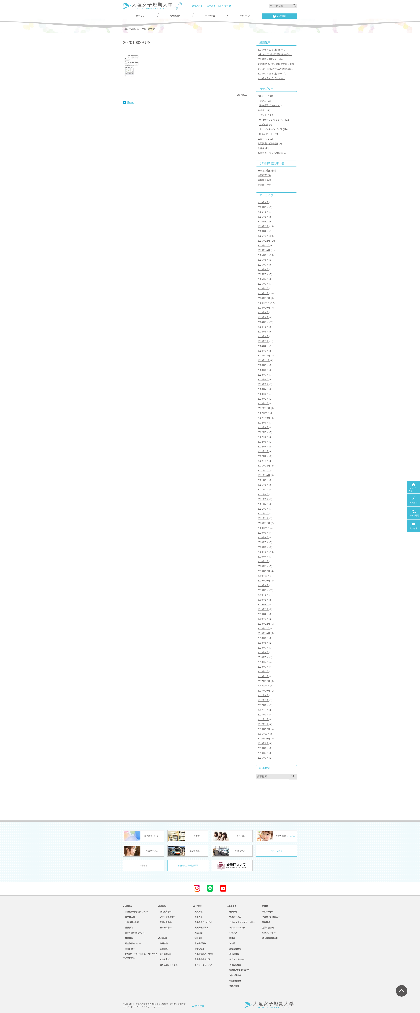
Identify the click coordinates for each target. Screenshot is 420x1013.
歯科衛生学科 (264, 180)
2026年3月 (263, 226)
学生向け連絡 (234, 981)
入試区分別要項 (200, 927)
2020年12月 (264, 523)
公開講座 (163, 943)
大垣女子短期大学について (136, 911)
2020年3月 (263, 561)
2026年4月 (263, 221)
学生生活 (210, 16)
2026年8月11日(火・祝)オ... (272, 59)
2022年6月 (263, 437)
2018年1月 (263, 676)
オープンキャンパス (202, 965)
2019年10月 (264, 580)
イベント (262, 115)
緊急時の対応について (238, 970)
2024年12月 (264, 298)
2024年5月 (263, 331)
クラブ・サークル (236, 959)
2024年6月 (263, 327)
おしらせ (262, 96)
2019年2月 (263, 614)
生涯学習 (245, 16)
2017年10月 (264, 690)
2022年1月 (263, 461)
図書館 (231, 938)
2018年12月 (264, 623)
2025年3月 (263, 283)
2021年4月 (263, 504)
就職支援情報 (234, 949)
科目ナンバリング (236, 927)
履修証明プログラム (269, 105)
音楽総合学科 (264, 185)
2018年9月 (263, 638)
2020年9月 (263, 532)
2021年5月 (263, 499)
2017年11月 (264, 686)
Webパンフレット (270, 933)
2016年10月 (264, 738)
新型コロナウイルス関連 (270, 153)
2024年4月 (263, 336)
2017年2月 (263, 719)
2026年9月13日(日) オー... (271, 78)
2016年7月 (263, 753)
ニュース (262, 138)
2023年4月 (263, 389)
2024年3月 (263, 341)
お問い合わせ (224, 5)
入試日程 (197, 911)
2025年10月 (264, 250)
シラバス (232, 933)
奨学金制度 (198, 949)
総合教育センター (132, 943)
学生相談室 (233, 954)
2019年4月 (263, 604)
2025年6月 (263, 269)
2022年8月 (263, 427)
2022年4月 (263, 446)
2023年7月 (263, 374)
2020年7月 (263, 542)
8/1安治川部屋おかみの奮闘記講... (275, 69)
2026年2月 (263, 231)
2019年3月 (263, 609)
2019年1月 (263, 619)
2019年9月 (263, 585)
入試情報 (281, 16)
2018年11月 (264, 628)
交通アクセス (198, 5)
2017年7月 (263, 700)
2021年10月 (264, 475)
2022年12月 (264, 408)
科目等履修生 (165, 954)
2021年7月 (263, 489)
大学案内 (140, 16)
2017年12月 (264, 681)
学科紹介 (175, 16)
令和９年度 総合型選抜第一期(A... (275, 54)
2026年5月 (263, 217)
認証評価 (128, 927)
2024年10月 (264, 307)
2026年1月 (263, 236)
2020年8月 (263, 537)
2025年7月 (263, 264)
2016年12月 (264, 729)
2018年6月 (263, 652)
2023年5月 (263, 384)
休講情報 (232, 911)
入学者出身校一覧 (201, 959)
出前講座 (163, 949)
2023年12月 (264, 355)
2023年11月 (264, 360)
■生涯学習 (162, 938)
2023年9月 (263, 365)
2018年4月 (263, 662)
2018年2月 (263, 671)
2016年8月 (263, 748)
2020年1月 (263, 566)
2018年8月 (263, 642)
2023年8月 (263, 370)
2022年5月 (263, 441)
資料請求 (211, 5)
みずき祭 (263, 124)
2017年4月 (263, 710)
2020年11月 (264, 528)
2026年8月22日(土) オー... (271, 49)
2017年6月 (263, 705)
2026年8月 (263, 202)
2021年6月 (263, 494)
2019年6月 (263, 595)
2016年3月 (263, 757)
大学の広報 (129, 917)
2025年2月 (263, 288)
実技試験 (197, 933)
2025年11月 (264, 245)
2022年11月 (264, 413)
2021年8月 (263, 485)
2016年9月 (263, 743)
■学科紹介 (162, 906)
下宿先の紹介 (234, 965)
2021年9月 (263, 480)
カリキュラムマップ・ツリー (241, 922)
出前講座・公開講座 (268, 143)
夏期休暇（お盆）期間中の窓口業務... (277, 64)
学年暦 (231, 943)
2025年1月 (263, 293)
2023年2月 (263, 398)
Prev (130, 102)
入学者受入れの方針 (202, 922)
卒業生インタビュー (271, 917)
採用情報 (143, 865)
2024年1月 (263, 351)
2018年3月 (263, 666)
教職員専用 (198, 1006)
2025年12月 (264, 240)
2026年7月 (263, 207)
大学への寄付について (134, 933)
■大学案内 (127, 906)
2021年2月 (263, 513)
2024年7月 (263, 322)
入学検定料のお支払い (203, 954)
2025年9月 (263, 255)
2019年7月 (263, 590)
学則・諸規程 (234, 975)
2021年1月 (263, 518)
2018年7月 (263, 647)
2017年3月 (263, 714)
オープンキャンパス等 (270, 129)
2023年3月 (263, 394)
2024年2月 (263, 346)
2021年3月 (263, 508)
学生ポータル (234, 917)
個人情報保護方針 (270, 938)
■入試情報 (197, 906)
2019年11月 (264, 576)
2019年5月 (263, 600)
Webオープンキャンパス (272, 119)
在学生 (262, 100)
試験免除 (197, 938)
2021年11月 (264, 470)
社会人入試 (164, 959)
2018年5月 (263, 657)
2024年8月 (263, 317)
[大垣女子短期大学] (147, 7)
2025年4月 (263, 279)
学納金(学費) (199, 943)
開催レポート (266, 134)
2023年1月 (263, 403)
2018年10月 (264, 633)
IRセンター (129, 949)
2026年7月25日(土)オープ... (272, 73)
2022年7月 (263, 432)
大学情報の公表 (131, 922)
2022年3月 (263, 451)
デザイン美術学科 (267, 170)
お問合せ (262, 110)
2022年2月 (263, 456)
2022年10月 (264, 418)
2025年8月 (263, 259)
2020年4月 (263, 556)
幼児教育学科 (264, 175)
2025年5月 (263, 274)
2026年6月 (263, 212)
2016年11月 (264, 734)
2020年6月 (263, 547)
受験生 (261, 148)
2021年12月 (264, 465)
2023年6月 (263, 379)
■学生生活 (231, 906)
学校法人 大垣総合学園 (188, 865)
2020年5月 (263, 552)
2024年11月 (264, 303)
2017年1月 (263, 724)
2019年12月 (264, 571)
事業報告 (128, 938)
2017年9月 (263, 695)
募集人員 (197, 917)
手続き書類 (233, 986)
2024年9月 (263, 312)
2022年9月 (263, 422)
